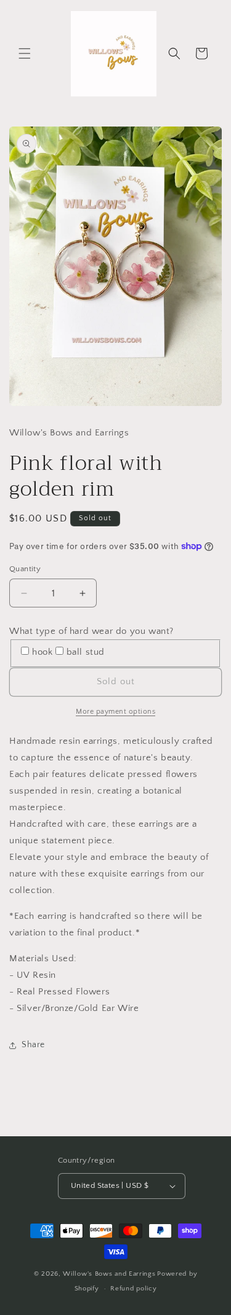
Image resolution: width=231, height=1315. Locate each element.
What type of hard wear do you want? (91, 631)
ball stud (86, 652)
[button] (24, 53)
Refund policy (133, 1288)
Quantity (25, 568)
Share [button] (33, 1045)
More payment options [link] (115, 712)
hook (42, 652)
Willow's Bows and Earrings (109, 1274)
